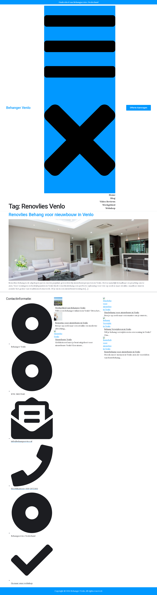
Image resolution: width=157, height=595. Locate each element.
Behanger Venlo (18, 108)
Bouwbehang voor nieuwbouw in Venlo (122, 352)
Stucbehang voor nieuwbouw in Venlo (121, 312)
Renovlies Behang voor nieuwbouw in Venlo (51, 214)
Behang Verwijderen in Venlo (117, 329)
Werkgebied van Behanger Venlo (70, 308)
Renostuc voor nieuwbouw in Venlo (71, 323)
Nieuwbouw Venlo (63, 339)
